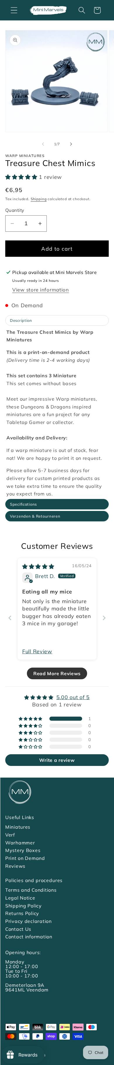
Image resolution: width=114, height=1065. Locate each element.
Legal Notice (20, 898)
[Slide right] (71, 143)
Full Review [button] (37, 651)
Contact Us (18, 929)
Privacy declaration (28, 921)
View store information (40, 290)
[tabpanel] (57, 413)
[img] (38, 566)
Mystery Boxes (22, 850)
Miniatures (17, 827)
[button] (14, 10)
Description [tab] (21, 320)
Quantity (14, 210)
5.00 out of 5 (73, 697)
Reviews (15, 866)
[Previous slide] (10, 617)
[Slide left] (43, 143)
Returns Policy (22, 913)
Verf (10, 835)
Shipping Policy (23, 906)
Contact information (28, 937)
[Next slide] (104, 617)
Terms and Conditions (30, 890)
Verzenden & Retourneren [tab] (35, 516)
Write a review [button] (57, 760)
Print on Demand (25, 858)
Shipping (39, 199)
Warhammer (20, 843)
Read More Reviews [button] (57, 673)
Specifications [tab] (23, 504)
